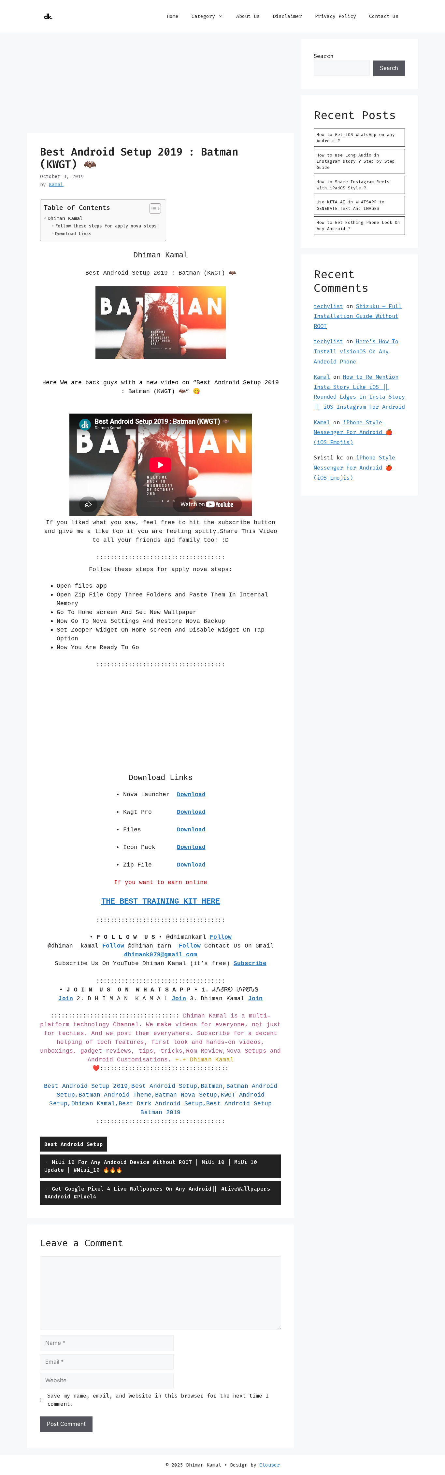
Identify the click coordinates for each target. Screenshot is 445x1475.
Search (323, 56)
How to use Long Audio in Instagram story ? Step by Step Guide (356, 161)
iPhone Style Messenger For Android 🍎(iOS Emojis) (353, 432)
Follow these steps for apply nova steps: (107, 226)
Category (203, 16)
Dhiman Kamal (65, 218)
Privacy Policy (335, 16)
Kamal (322, 376)
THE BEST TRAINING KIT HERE (160, 901)
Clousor (269, 1465)
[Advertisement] (160, 84)
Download (191, 812)
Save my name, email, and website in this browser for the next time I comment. (158, 1400)
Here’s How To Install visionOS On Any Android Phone (356, 351)
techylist (328, 306)
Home (173, 16)
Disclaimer (287, 16)
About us (248, 16)
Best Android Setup (73, 1143)
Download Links (73, 234)
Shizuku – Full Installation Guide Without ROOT (358, 316)
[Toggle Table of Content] (152, 208)
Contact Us (383, 16)
